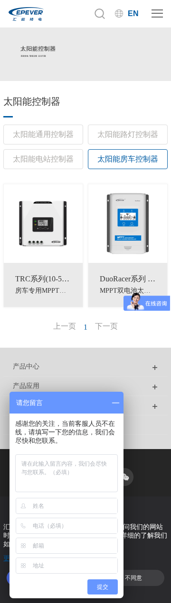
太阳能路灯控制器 (127, 134)
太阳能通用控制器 (43, 134)
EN (133, 13)
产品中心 (26, 366)
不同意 (133, 578)
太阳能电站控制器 (43, 159)
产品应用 (26, 385)
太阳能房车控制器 (127, 159)
